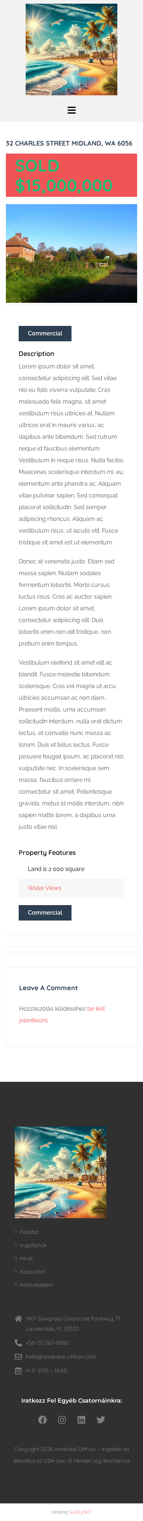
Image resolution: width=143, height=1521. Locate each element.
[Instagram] (62, 1420)
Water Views (45, 888)
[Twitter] (101, 1420)
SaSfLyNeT (80, 1512)
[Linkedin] (81, 1420)
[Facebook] (42, 1420)
